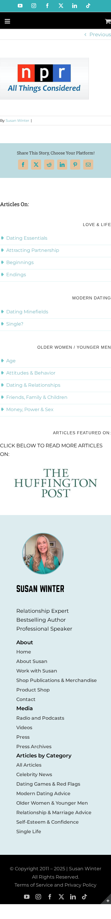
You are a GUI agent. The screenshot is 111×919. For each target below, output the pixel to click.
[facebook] (50, 897)
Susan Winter (17, 120)
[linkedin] (73, 897)
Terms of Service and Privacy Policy (55, 885)
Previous (100, 34)
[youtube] (27, 897)
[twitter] (61, 897)
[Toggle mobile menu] (8, 21)
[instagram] (38, 897)
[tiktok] (84, 897)
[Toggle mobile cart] (108, 21)
